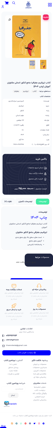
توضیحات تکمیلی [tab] (25, 201)
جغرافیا (16, 91)
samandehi (12, 404)
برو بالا (3, 426)
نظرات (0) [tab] (8, 201)
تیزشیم (25, 91)
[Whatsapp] (21, 423)
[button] (9, 19)
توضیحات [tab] (42, 201)
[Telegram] (44, 423)
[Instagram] (39, 423)
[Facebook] (30, 423)
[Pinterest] (26, 423)
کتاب (34, 91)
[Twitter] (35, 423)
